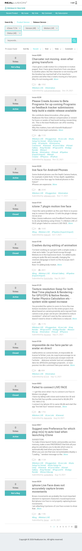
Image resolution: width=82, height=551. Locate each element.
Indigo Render (60, 329)
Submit (8, 19)
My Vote (35, 13)
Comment (69, 49)
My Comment (47, 13)
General (47, 145)
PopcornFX (58, 148)
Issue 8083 (36, 383)
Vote (57, 49)
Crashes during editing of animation (54, 245)
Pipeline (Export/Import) (63, 232)
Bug (35, 232)
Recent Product (12, 13)
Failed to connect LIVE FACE (49, 387)
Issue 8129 (36, 285)
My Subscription (61, 13)
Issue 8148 (36, 241)
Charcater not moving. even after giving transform (52, 60)
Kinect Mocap (47, 472)
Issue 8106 (36, 341)
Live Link (63, 139)
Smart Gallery (58, 273)
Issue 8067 (36, 425)
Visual (55, 152)
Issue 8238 (36, 97)
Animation (51, 88)
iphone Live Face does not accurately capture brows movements (48, 488)
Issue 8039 (36, 481)
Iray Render (46, 148)
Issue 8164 (36, 202)
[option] (12, 13)
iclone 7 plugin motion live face (51, 206)
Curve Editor (59, 145)
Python (55, 157)
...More (55, 79)
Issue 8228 (36, 166)
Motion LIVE (38, 88)
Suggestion (51, 139)
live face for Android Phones (50, 170)
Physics (45, 157)
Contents (43, 143)
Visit (47, 49)
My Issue (24, 13)
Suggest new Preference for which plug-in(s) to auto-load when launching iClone (53, 432)
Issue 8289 (36, 55)
